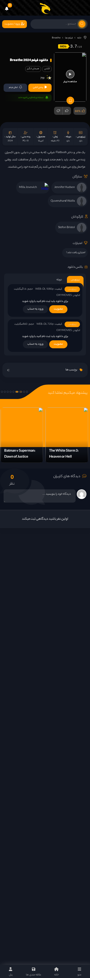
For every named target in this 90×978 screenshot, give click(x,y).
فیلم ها (69, 38)
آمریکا (40, 141)
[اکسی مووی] (45, 8)
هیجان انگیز (33, 69)
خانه (79, 38)
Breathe (56, 38)
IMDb (63, 46)
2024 (10, 141)
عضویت (58, 309)
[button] (27, 392)
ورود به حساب (35, 309)
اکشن (47, 69)
